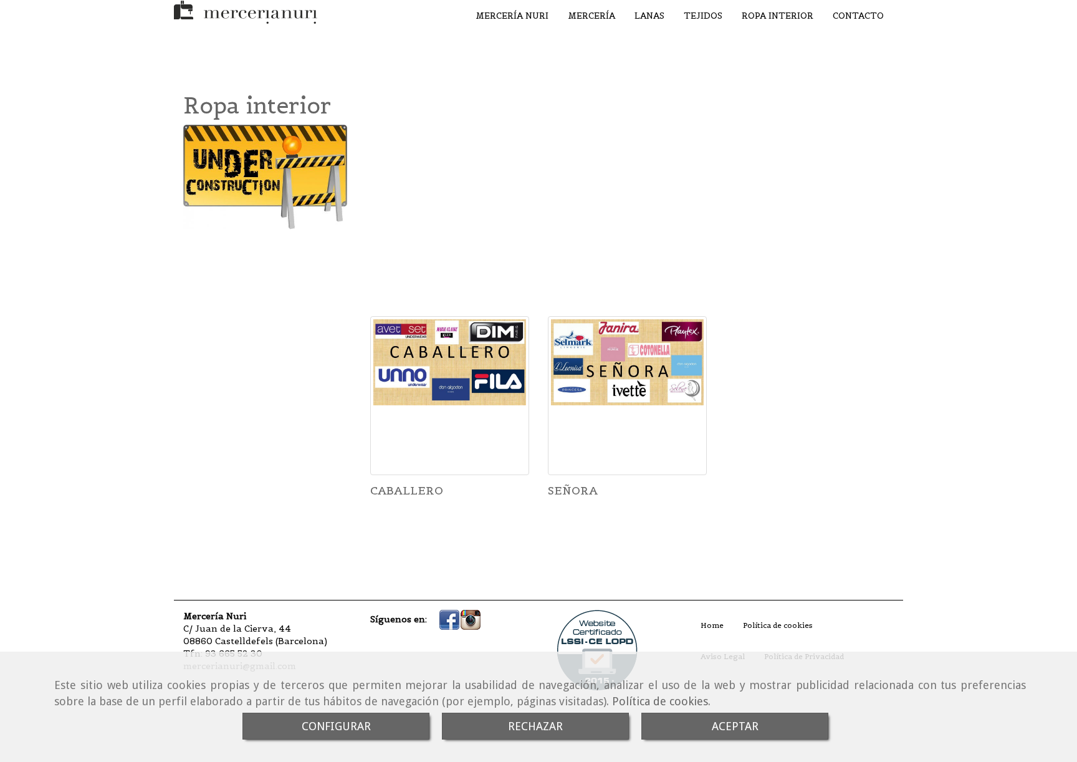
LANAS (649, 15)
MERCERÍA (591, 15)
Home (712, 625)
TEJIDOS (703, 15)
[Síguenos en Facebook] (449, 618)
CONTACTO (858, 15)
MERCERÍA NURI (512, 15)
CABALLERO (406, 490)
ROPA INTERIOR (777, 15)
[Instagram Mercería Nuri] (471, 618)
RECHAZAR (535, 726)
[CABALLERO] (449, 395)
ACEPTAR (735, 726)
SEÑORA (573, 490)
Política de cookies (660, 701)
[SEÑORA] (627, 395)
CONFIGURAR (336, 726)
